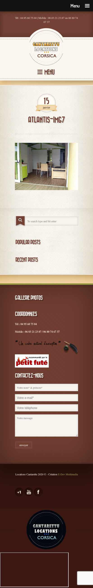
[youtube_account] (28, 492)
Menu (49, 72)
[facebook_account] (38, 492)
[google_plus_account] (19, 492)
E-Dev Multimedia (68, 474)
